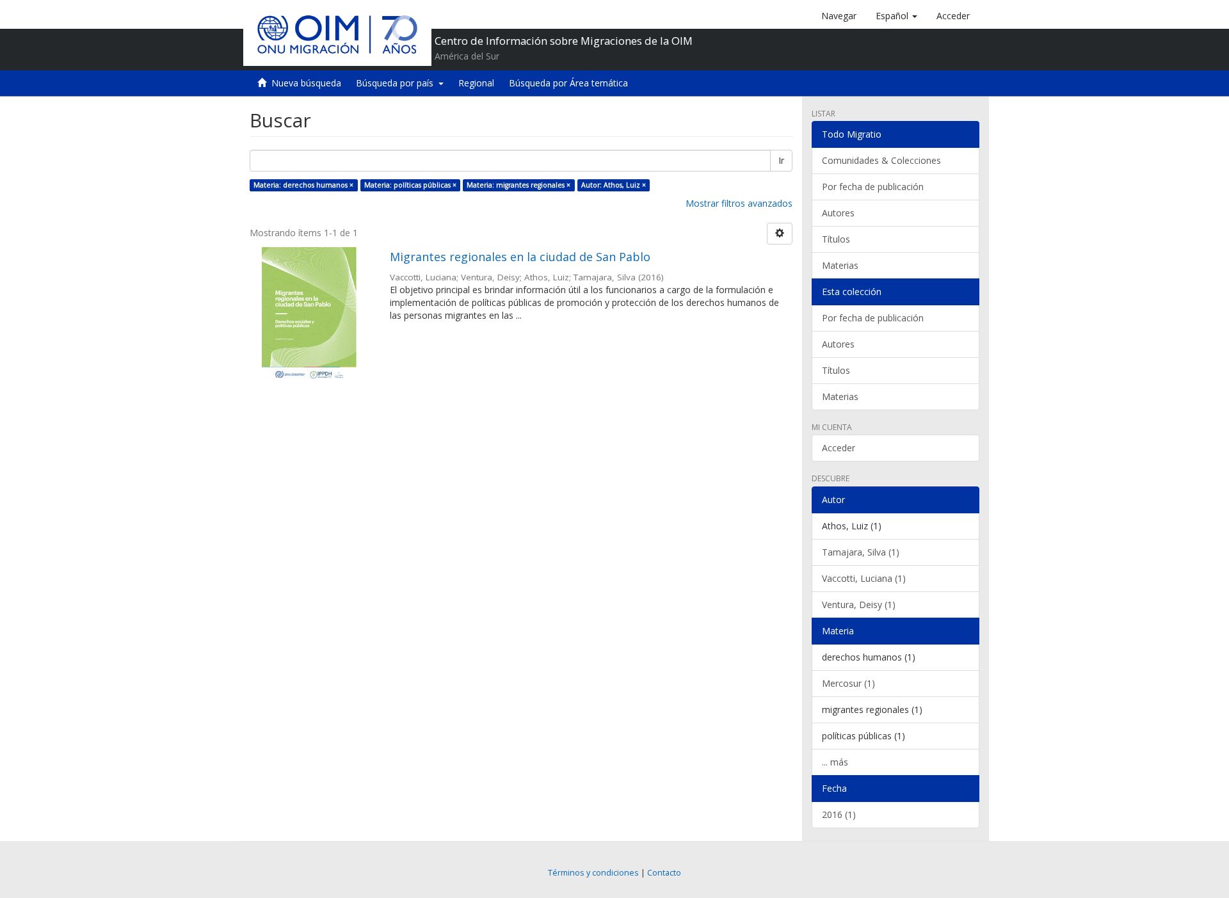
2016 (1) (839, 814)
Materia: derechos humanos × (303, 184)
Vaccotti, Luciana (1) (864, 578)
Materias (840, 265)
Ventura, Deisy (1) (859, 604)
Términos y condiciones (593, 872)
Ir (781, 160)
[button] (896, 16)
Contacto (664, 872)
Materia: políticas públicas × (410, 184)
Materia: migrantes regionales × (518, 184)
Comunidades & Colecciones (881, 160)
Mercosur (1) (848, 683)
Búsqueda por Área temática (568, 83)
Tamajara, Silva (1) (860, 552)
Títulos (836, 239)
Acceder (838, 448)
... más (835, 762)
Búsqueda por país (397, 83)
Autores (838, 213)
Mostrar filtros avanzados (739, 203)
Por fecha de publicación (873, 186)
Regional (476, 83)
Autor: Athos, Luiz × (613, 184)
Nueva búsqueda (306, 83)
